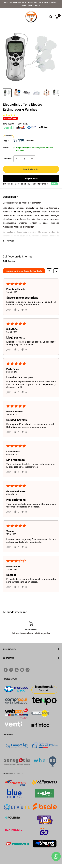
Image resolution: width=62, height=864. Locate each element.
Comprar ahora (31, 178)
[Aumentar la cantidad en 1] (32, 159)
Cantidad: (7, 158)
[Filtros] (49, 270)
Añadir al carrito (31, 169)
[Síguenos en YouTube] (22, 670)
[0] (57, 17)
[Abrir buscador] (50, 16)
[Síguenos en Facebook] (6, 670)
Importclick (8, 124)
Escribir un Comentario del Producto (24, 270)
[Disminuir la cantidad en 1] (17, 159)
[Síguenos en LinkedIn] (17, 670)
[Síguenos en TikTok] (28, 670)
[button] (9, 115)
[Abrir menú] (4, 17)
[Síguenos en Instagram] (11, 670)
